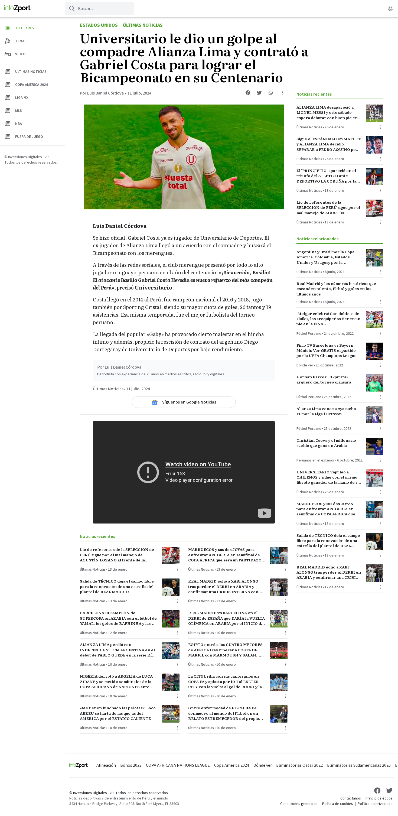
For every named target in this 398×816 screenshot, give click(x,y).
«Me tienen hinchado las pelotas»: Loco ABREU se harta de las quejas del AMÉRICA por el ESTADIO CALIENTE (118, 713)
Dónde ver (304, 365)
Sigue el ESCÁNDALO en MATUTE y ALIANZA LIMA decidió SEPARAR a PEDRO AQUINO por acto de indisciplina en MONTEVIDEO (328, 144)
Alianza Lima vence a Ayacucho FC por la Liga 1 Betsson (326, 411)
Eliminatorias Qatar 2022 (299, 765)
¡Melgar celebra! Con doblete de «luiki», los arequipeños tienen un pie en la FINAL (328, 319)
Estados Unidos (99, 25)
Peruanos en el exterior (315, 460)
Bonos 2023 (131, 765)
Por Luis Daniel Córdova (102, 93)
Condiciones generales (299, 804)
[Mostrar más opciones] (282, 92)
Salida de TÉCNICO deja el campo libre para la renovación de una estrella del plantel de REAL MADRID (117, 586)
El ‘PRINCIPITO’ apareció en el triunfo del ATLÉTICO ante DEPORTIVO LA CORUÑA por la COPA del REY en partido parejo (327, 176)
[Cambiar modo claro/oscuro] (390, 8)
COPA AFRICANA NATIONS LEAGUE (178, 765)
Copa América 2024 (231, 765)
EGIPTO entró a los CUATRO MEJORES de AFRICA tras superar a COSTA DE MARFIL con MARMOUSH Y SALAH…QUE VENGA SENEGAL (225, 650)
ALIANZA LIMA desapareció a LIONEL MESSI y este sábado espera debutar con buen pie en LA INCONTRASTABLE (327, 112)
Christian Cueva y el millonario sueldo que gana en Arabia (326, 443)
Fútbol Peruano (308, 333)
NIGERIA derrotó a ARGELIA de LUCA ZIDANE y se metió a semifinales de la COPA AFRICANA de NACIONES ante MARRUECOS (116, 681)
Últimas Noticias (143, 25)
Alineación (106, 765)
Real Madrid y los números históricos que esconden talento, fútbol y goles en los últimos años (336, 289)
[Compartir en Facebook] (248, 92)
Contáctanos (350, 798)
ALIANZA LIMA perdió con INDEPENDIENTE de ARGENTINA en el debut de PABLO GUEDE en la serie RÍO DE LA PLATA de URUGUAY (117, 650)
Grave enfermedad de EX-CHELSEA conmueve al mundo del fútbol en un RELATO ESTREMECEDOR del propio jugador (223, 713)
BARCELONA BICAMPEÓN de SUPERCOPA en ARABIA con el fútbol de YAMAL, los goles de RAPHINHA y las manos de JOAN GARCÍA (118, 618)
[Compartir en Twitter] (259, 92)
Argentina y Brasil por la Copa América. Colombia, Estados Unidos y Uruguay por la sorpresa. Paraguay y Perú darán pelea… (327, 257)
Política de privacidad (375, 804)
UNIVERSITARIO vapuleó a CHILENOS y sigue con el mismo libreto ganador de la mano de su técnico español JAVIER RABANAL (328, 477)
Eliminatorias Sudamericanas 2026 (359, 765)
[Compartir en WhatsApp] (270, 92)
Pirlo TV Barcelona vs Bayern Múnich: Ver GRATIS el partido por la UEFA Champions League (326, 350)
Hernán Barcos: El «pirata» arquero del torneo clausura (323, 379)
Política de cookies (337, 804)
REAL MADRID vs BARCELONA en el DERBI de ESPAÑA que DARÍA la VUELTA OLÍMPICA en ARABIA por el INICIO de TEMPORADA (226, 618)
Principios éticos (379, 798)
